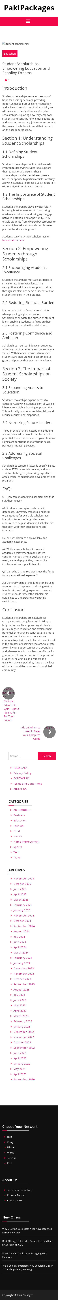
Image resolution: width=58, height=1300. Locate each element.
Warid (10, 1152)
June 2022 (19, 1053)
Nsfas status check (13, 240)
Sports (17, 847)
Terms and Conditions (27, 783)
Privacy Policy (22, 773)
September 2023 (24, 984)
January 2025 (21, 910)
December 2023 (23, 968)
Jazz (9, 1136)
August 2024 (21, 931)
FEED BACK (20, 768)
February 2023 (22, 1021)
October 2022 (22, 1042)
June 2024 (19, 942)
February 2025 (22, 905)
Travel (17, 857)
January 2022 (21, 1063)
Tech (16, 852)
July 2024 (19, 936)
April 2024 (20, 947)
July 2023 (19, 995)
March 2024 (21, 952)
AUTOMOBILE (21, 810)
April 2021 (20, 1074)
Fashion (18, 826)
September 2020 (24, 1079)
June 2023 (19, 1000)
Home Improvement (26, 841)
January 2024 (21, 963)
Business (19, 815)
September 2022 (24, 1047)
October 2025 (22, 884)
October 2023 (22, 979)
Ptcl (9, 1163)
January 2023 (21, 1026)
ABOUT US (20, 789)
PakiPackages (29, 7)
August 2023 (21, 989)
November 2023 (23, 973)
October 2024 (22, 921)
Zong (10, 1142)
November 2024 (23, 915)
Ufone (11, 1147)
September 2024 (24, 926)
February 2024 (22, 958)
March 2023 (21, 1016)
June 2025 (19, 889)
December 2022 (23, 1032)
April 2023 (20, 1010)
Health (17, 836)
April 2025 (20, 894)
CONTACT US (21, 778)
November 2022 (23, 1037)
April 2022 (20, 1058)
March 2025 (21, 899)
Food (16, 831)
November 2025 (23, 878)
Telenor (11, 1157)
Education (10, 53)
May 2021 (19, 1069)
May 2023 (19, 1005)
